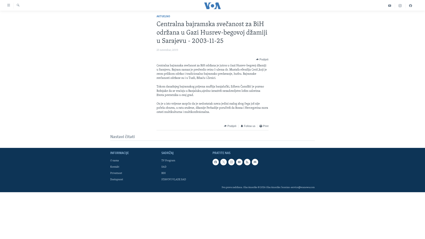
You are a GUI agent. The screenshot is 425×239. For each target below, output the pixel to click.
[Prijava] (255, 162)
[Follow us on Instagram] (231, 162)
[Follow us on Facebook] (215, 162)
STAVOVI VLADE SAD (173, 179)
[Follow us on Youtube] (239, 162)
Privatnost (116, 173)
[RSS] (247, 162)
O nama (114, 160)
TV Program (168, 160)
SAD (163, 167)
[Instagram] (400, 5)
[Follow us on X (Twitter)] (223, 162)
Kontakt (114, 167)
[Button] (262, 59)
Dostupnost (116, 179)
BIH (163, 173)
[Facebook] (410, 5)
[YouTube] (389, 5)
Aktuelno (163, 16)
